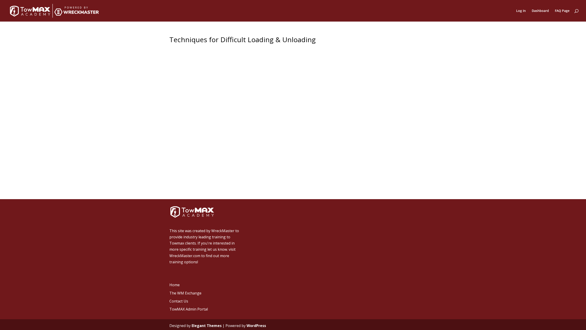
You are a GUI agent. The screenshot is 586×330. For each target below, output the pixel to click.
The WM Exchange (185, 293)
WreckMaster (222, 230)
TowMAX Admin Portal (188, 309)
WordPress (256, 325)
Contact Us (178, 301)
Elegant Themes (207, 325)
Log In (521, 11)
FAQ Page (562, 11)
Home (174, 284)
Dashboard (540, 11)
